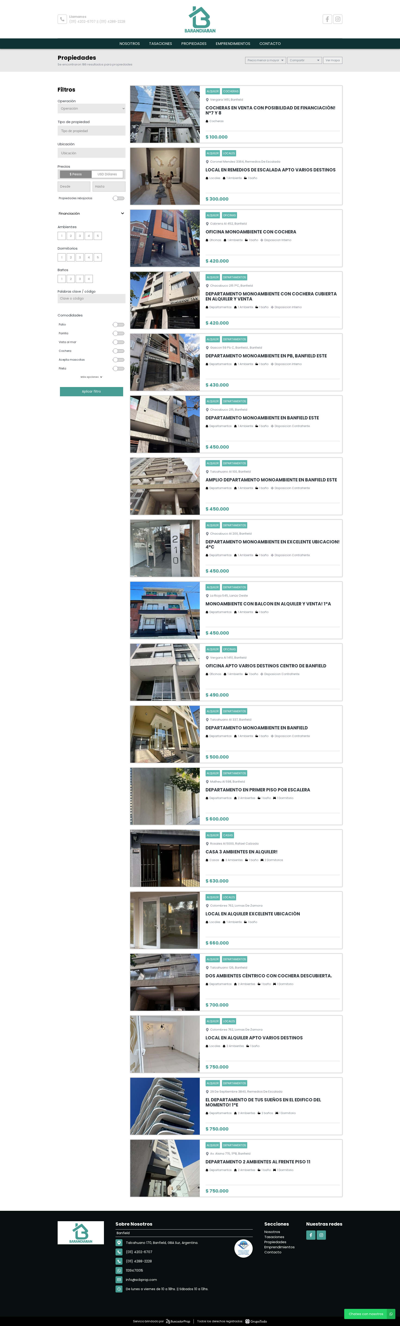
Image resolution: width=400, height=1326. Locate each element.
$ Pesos (76, 174)
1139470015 (134, 1270)
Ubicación (66, 144)
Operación (67, 101)
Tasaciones (160, 43)
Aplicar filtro (91, 391)
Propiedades (193, 43)
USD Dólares (107, 174)
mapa (335, 60)
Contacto (270, 43)
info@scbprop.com (141, 1279)
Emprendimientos (233, 43)
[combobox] (91, 131)
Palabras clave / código (77, 291)
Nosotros (129, 43)
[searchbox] (93, 131)
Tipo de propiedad (74, 121)
